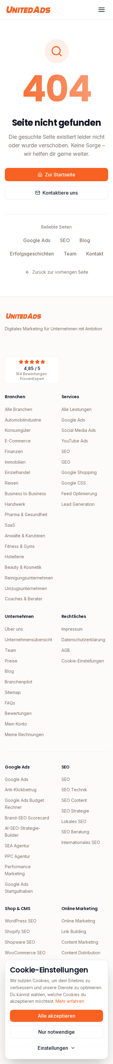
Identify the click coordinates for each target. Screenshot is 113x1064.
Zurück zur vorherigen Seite (60, 272)
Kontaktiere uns (60, 193)
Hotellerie (14, 556)
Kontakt (94, 254)
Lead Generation (78, 504)
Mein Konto (16, 723)
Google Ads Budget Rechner (24, 804)
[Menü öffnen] (101, 9)
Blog (85, 240)
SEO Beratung (75, 831)
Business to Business (25, 493)
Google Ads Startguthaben (19, 888)
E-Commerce (18, 440)
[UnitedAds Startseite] (28, 10)
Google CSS (73, 482)
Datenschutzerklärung (83, 639)
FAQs (10, 702)
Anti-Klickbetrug (20, 789)
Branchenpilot (18, 681)
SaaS (10, 525)
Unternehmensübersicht (28, 639)
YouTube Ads (74, 440)
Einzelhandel (17, 472)
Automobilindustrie (23, 419)
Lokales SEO (73, 821)
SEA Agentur (17, 845)
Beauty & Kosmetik (23, 567)
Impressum (72, 629)
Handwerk (15, 504)
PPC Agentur (17, 856)
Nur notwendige (56, 1032)
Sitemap (13, 692)
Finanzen (14, 451)
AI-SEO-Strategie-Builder (22, 832)
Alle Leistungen (76, 409)
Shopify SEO (17, 931)
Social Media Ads (78, 430)
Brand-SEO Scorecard (27, 817)
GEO (65, 462)
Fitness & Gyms (20, 546)
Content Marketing (79, 942)
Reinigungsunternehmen (28, 577)
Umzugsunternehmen (26, 588)
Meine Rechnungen (24, 734)
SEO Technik (74, 789)
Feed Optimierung (79, 493)
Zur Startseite (60, 175)
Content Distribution (80, 952)
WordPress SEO (20, 920)
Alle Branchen (18, 409)
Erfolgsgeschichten (32, 254)
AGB (65, 650)
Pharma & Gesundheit (26, 514)
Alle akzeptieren (56, 1016)
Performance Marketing (18, 870)
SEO (65, 240)
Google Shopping (79, 472)
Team (70, 254)
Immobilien (15, 462)
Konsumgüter (18, 430)
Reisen (11, 482)
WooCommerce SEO (25, 952)
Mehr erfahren (69, 1001)
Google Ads (36, 240)
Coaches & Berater (23, 598)
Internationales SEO (80, 842)
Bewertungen (18, 713)
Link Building (73, 931)
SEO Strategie (75, 810)
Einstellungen (53, 1048)
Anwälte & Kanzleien (25, 535)
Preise (11, 660)
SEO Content (74, 800)
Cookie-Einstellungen (82, 660)
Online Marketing (78, 920)
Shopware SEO (20, 942)
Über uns (14, 629)
